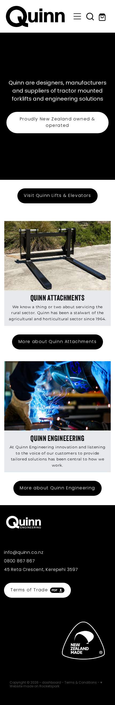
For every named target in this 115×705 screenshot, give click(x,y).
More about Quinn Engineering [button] (57, 488)
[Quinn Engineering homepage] (38, 16)
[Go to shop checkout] (103, 16)
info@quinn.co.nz (24, 552)
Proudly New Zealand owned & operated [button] (57, 122)
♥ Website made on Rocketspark (56, 684)
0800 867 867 (19, 561)
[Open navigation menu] (77, 16)
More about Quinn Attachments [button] (57, 341)
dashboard (51, 682)
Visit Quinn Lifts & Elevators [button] (57, 195)
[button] (90, 16)
